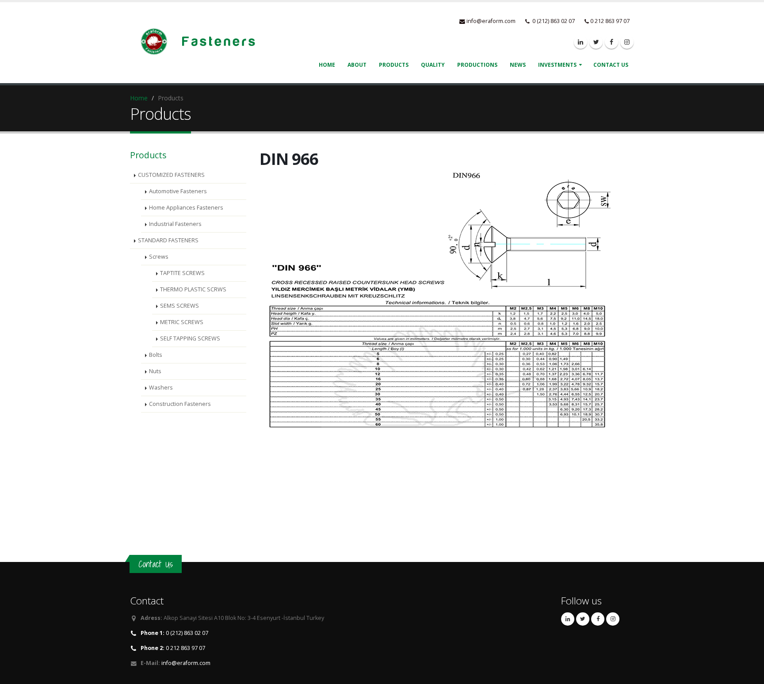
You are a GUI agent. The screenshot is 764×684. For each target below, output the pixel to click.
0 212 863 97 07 (173, 648)
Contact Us (610, 65)
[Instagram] (627, 42)
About (357, 65)
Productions (477, 65)
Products (394, 65)
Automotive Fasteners (178, 191)
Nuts (155, 371)
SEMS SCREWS (179, 306)
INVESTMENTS (557, 65)
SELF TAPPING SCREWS (190, 338)
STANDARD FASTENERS (168, 240)
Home (139, 98)
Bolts (155, 355)
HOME (327, 65)
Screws (158, 256)
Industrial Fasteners (175, 224)
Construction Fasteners (180, 404)
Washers (161, 387)
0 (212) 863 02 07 (174, 633)
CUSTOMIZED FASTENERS (171, 175)
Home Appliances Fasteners (186, 207)
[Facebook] (611, 42)
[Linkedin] (580, 42)
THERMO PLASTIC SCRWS (193, 289)
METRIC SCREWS (181, 322)
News (518, 65)
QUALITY (433, 65)
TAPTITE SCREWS (182, 273)
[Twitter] (596, 42)
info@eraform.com (491, 21)
